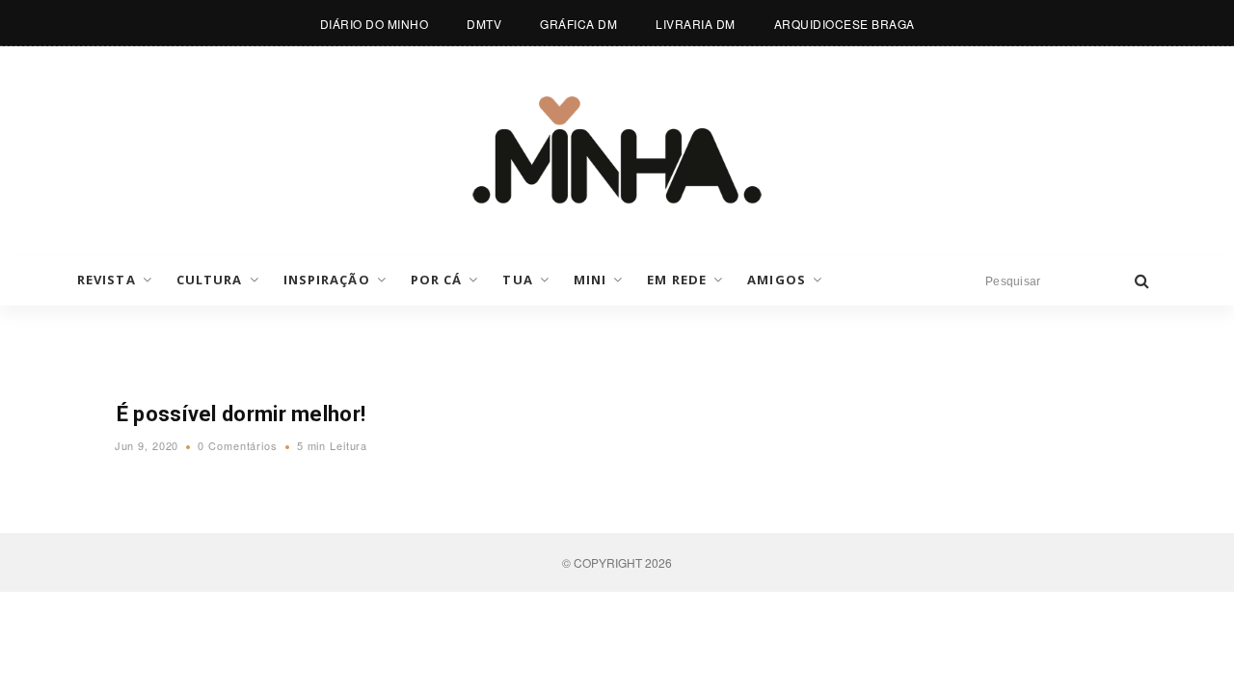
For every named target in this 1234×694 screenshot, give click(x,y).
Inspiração (326, 279)
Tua (517, 279)
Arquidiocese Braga (844, 23)
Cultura (209, 279)
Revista (106, 279)
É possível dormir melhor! (241, 414)
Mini (590, 279)
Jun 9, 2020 (147, 445)
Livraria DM (696, 23)
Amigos (776, 279)
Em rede (677, 279)
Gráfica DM (578, 23)
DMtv (484, 23)
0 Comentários (237, 445)
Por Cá (437, 279)
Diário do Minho (374, 23)
